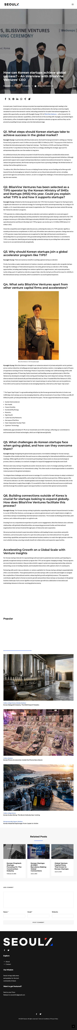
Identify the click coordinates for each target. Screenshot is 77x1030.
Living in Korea (12, 703)
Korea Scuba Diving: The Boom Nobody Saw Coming (21, 815)
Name (5, 912)
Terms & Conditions (43, 1019)
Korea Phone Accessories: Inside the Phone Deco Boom (22, 760)
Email (30, 912)
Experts (27, 86)
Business (23, 703)
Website (55, 912)
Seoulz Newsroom (46, 86)
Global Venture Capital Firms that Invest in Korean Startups (62, 866)
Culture (5, 703)
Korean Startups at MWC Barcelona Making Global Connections (38, 867)
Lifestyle (18, 703)
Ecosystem (59, 848)
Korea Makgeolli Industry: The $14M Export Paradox (21, 705)
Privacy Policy (54, 1019)
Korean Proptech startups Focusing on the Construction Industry (14, 867)
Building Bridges (36, 851)
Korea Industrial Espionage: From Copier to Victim (20, 823)
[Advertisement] (38, 601)
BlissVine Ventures (51, 114)
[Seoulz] (11, 4)
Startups (10, 848)
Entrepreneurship (8, 821)
